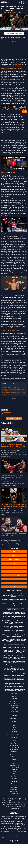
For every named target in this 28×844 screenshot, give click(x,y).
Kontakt (4, 837)
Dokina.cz (22, 804)
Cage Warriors (14, 583)
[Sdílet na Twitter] (4, 410)
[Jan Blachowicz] (5, 107)
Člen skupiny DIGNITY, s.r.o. (19, 838)
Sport (14, 798)
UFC (14, 551)
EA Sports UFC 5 (14, 718)
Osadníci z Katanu (14, 765)
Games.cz (6, 800)
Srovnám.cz (21, 806)
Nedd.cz (5, 804)
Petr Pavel (14, 785)
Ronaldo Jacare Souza (17, 68)
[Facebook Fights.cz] (10, 841)
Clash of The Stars (14, 559)
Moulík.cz (10, 804)
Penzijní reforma (14, 755)
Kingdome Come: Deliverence (14, 735)
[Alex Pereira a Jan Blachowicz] (23, 107)
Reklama (3, 835)
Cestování (22, 798)
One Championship (14, 575)
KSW (14, 567)
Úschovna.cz (22, 802)
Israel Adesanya (14, 702)
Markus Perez (4, 330)
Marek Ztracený (14, 795)
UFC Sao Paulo (7, 413)
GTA (14, 723)
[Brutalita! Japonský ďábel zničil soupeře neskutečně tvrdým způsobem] (14, 466)
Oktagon (14, 555)
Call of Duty (14, 731)
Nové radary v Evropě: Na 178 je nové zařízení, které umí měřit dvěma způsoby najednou (14, 679)
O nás (7, 837)
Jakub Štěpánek (14, 538)
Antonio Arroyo (5, 293)
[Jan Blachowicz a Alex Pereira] (14, 107)
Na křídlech (14, 778)
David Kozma (14, 711)
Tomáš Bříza (13, 450)
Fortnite (14, 729)
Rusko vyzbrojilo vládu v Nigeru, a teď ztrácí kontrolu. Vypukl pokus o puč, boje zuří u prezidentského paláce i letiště (14, 652)
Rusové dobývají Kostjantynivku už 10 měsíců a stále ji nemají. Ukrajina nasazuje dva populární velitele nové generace (14, 685)
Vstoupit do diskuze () (15, 418)
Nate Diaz (14, 696)
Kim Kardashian (14, 791)
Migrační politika (14, 745)
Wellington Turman (15, 330)
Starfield (14, 721)
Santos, (19, 87)
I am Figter (14, 571)
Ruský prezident (14, 749)
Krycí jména (14, 776)
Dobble (14, 771)
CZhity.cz (6, 806)
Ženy (18, 798)
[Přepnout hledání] (19, 2)
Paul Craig (12, 172)
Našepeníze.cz (13, 806)
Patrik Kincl (14, 709)
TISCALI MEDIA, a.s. (10, 838)
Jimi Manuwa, (4, 79)
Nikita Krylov (11, 79)
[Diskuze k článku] (20, 12)
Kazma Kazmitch (14, 789)
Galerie (24, 111)
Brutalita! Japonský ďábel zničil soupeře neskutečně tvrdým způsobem (12, 477)
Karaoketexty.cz (14, 802)
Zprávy (10, 798)
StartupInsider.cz (14, 808)
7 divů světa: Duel (14, 767)
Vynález (14, 756)
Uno (14, 773)
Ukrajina (14, 742)
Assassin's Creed (14, 720)
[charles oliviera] (14, 282)
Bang (14, 763)
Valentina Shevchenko (14, 703)
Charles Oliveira (5, 233)
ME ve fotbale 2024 (14, 747)
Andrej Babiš (14, 783)
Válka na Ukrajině (14, 743)
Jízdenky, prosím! (14, 775)
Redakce (8, 835)
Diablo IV (14, 725)
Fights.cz (16, 804)
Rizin (14, 586)
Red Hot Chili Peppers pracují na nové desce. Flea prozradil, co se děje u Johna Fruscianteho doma (14, 622)
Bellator (14, 579)
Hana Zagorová (14, 787)
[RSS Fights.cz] (18, 841)
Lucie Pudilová (14, 713)
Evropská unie (14, 753)
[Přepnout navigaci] (21, 2)
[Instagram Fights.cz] (13, 841)
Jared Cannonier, (22, 77)
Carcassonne (14, 762)
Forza (14, 727)
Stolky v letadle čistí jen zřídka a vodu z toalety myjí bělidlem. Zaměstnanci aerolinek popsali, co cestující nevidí (14, 657)
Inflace (14, 740)
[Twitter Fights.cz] (15, 841)
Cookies (13, 835)
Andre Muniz (14, 293)
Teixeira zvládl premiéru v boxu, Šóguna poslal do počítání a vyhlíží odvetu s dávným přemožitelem (13, 446)
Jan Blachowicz (5, 68)
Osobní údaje (19, 835)
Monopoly (14, 769)
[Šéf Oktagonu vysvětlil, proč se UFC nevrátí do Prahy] (14, 524)
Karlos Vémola (14, 707)
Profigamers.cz (14, 800)
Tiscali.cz (5, 798)
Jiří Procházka (14, 705)
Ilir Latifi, (15, 77)
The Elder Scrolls (14, 733)
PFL (14, 563)
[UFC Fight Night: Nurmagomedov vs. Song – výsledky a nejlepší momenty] (14, 495)
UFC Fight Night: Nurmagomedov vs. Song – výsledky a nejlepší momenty (14, 505)
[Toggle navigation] (26, 2)
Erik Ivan (12, 481)
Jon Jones (14, 698)
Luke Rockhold (19, 79)
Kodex (25, 835)
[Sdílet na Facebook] (2, 410)
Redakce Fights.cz (15, 508)
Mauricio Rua (4, 172)
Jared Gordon (14, 233)
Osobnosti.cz (5, 802)
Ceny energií (14, 751)
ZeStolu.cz (21, 800)
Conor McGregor (14, 700)
